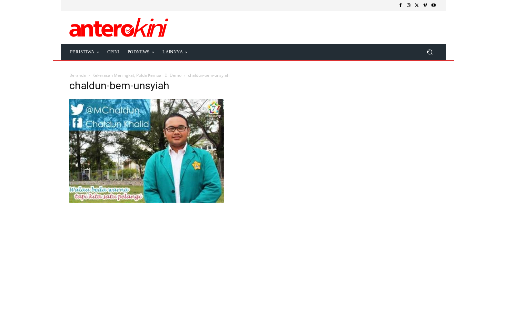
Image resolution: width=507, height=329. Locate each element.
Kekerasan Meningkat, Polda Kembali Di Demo (136, 75)
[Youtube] (433, 5)
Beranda (77, 75)
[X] (417, 5)
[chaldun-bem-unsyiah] (146, 201)
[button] (429, 52)
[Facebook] (400, 5)
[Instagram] (409, 5)
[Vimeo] (425, 5)
